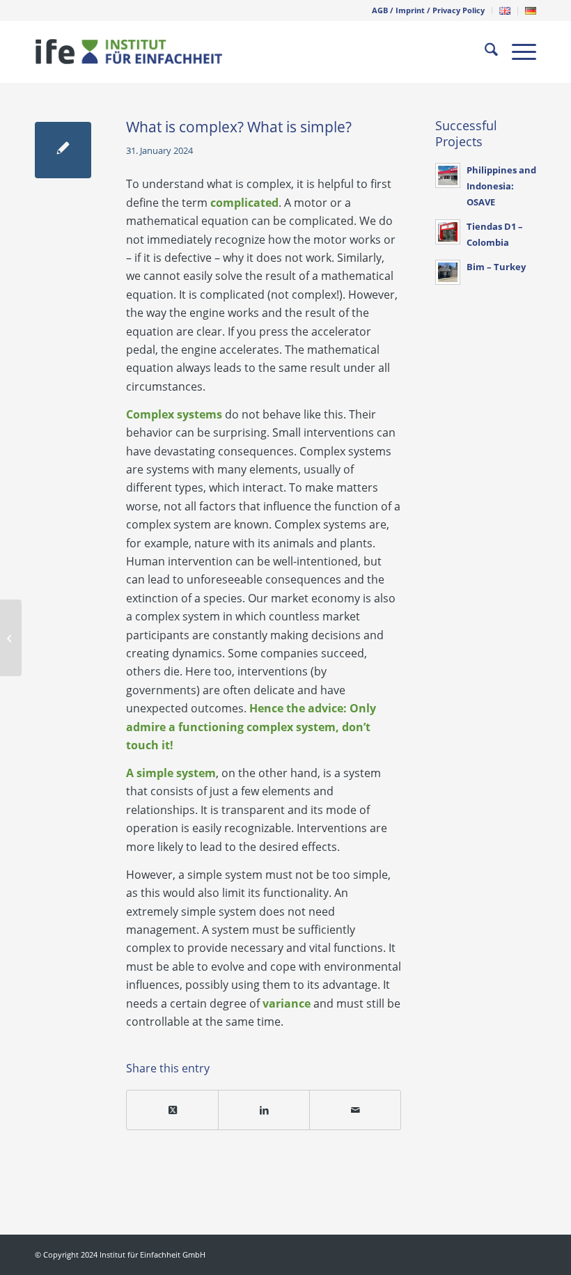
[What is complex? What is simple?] (63, 150)
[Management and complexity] (11, 638)
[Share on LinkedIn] (264, 1109)
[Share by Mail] (355, 1109)
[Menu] (517, 51)
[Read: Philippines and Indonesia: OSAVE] (447, 175)
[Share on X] (172, 1109)
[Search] (484, 51)
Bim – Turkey (496, 266)
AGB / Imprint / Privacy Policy (428, 10)
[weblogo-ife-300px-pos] (129, 51)
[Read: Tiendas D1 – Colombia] (447, 231)
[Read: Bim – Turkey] (447, 272)
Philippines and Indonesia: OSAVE (501, 186)
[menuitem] (428, 10)
